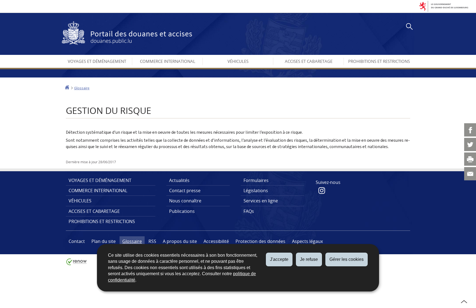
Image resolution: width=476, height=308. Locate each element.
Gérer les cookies (346, 259)
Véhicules (238, 61)
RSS (152, 241)
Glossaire (82, 88)
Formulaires (256, 180)
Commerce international (167, 61)
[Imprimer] (470, 159)
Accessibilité (216, 241)
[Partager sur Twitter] (470, 144)
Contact (77, 241)
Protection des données (260, 241)
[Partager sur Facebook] (470, 129)
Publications (182, 211)
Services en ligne (261, 201)
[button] (408, 27)
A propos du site (180, 241)
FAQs (249, 211)
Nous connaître (185, 201)
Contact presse (185, 191)
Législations (256, 191)
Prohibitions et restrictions (379, 61)
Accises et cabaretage (308, 61)
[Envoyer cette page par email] (470, 173)
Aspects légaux (307, 241)
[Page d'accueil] (67, 88)
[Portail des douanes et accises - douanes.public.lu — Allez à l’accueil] (127, 33)
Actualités (179, 180)
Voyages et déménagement (97, 61)
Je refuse (309, 259)
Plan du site (103, 241)
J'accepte (279, 259)
